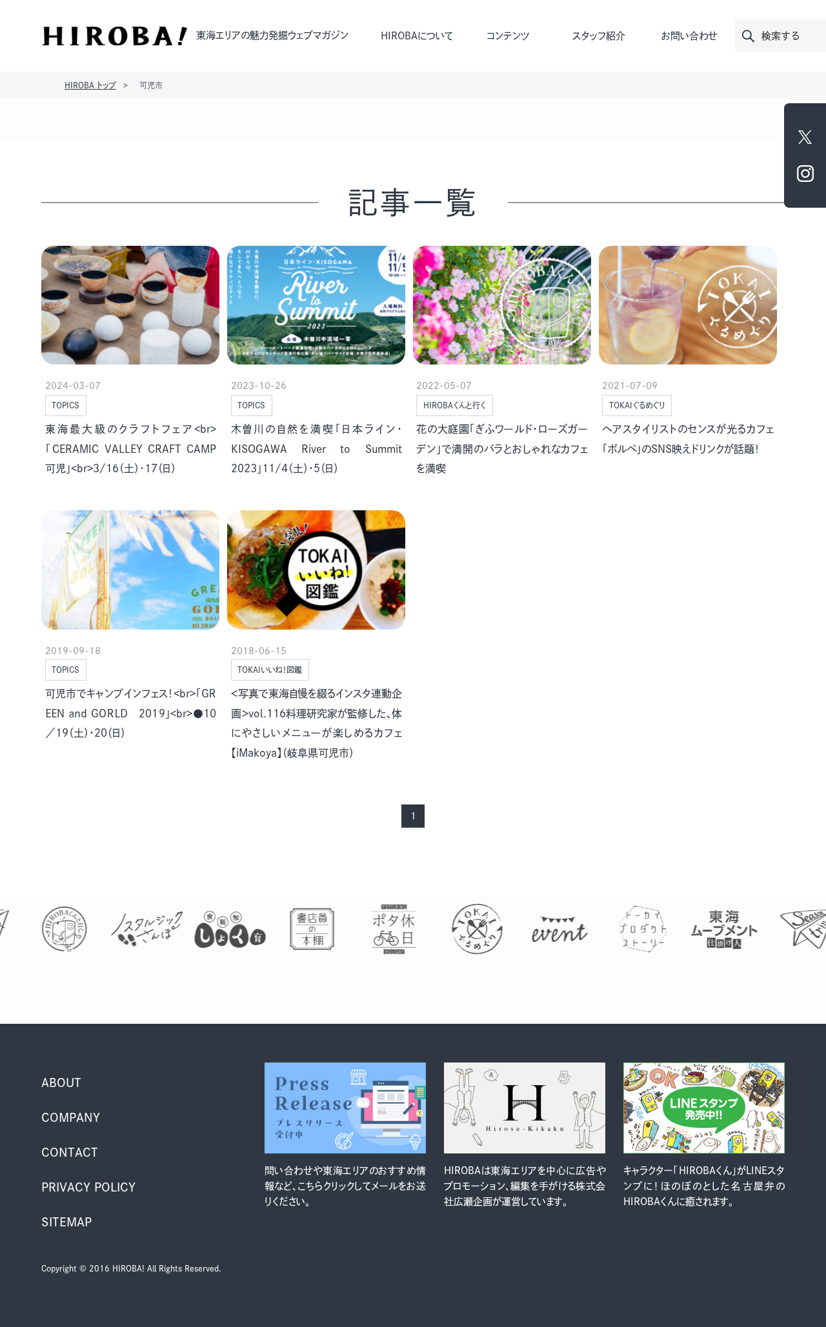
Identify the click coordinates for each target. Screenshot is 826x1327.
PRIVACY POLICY (88, 1187)
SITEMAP (66, 1222)
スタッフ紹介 (598, 36)
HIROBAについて (417, 36)
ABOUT (61, 1082)
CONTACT (69, 1152)
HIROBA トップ (90, 85)
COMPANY (70, 1117)
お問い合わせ (689, 36)
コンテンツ (508, 36)
